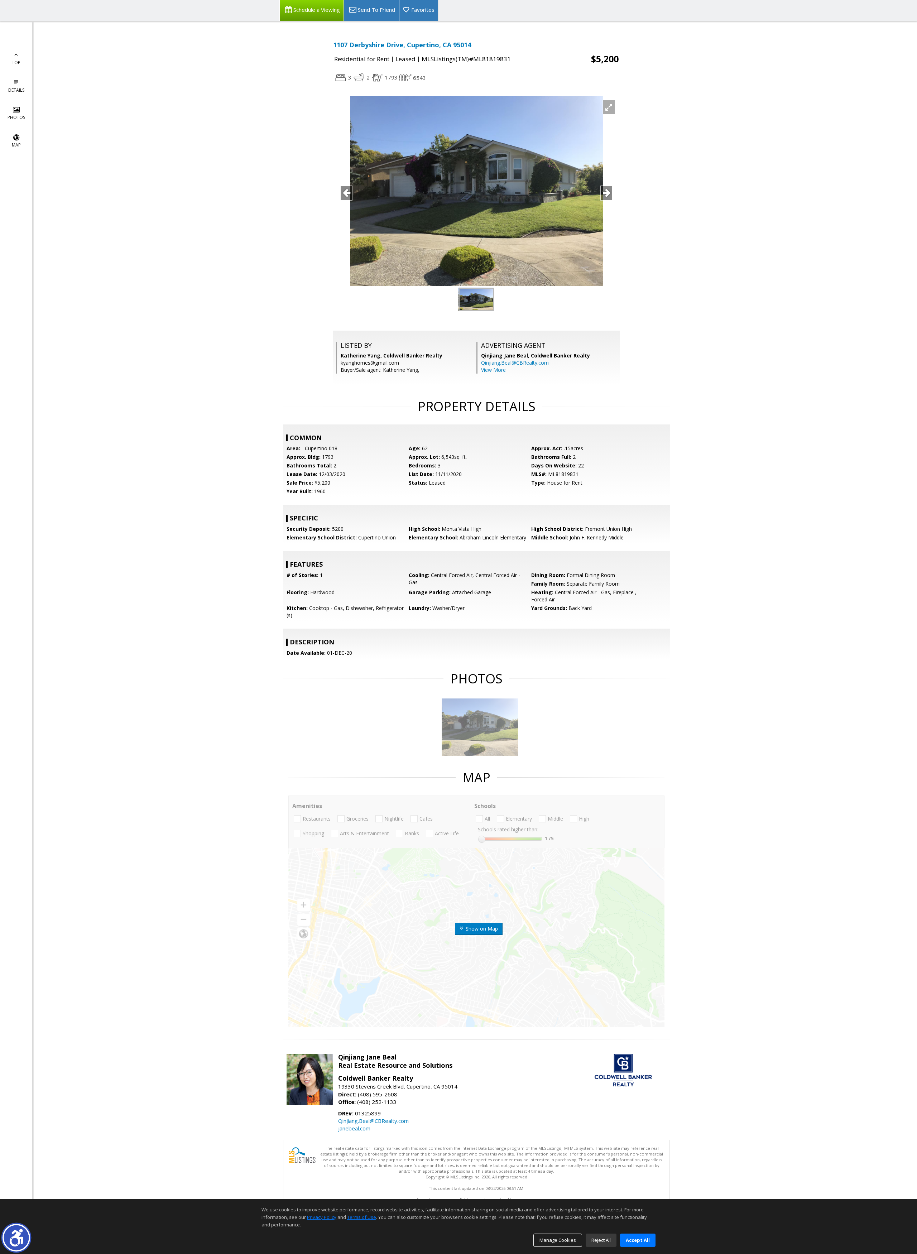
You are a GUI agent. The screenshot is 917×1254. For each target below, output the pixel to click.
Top (16, 62)
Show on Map (481, 928)
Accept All (638, 1240)
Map (16, 145)
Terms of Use (361, 1217)
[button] (16, 1237)
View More (493, 369)
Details (16, 90)
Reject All (601, 1240)
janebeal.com (354, 1128)
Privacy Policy (321, 1217)
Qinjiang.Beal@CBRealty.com (515, 362)
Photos (16, 117)
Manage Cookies (557, 1240)
